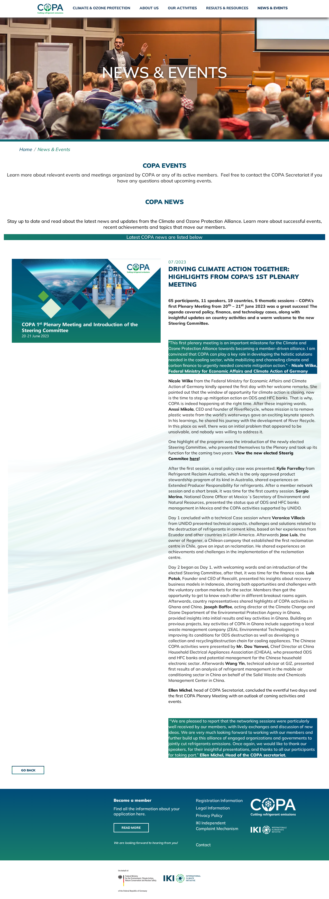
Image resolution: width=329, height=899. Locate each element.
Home (25, 149)
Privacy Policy (209, 815)
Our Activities (182, 8)
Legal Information (213, 807)
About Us (149, 8)
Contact (203, 844)
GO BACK (28, 770)
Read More (131, 828)
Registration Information (219, 800)
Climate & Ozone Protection (101, 8)
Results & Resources (227, 8)
